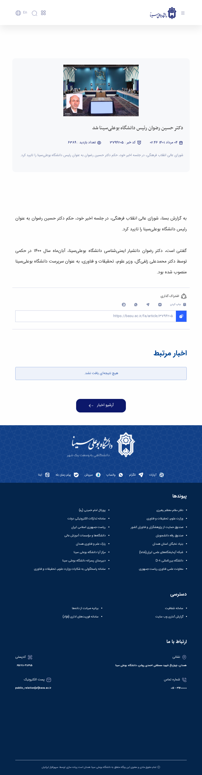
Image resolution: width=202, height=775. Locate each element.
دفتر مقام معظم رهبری (169, 510)
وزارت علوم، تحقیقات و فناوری (165, 518)
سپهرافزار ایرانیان (50, 767)
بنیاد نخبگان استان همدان (167, 543)
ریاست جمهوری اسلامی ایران (88, 527)
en (25, 12)
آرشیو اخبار (105, 405)
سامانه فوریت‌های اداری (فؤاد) (81, 616)
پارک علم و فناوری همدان (91, 543)
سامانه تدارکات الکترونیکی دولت (86, 518)
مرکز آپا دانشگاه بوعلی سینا (90, 552)
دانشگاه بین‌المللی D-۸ (169, 560)
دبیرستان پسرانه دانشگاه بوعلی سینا (84, 560)
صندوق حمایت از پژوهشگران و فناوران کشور (157, 527)
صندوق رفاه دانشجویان (169, 535)
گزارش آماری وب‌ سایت (169, 616)
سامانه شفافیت (174, 608)
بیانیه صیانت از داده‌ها (85, 608)
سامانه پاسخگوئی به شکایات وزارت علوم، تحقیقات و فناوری (70, 569)
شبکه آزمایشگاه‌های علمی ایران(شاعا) (161, 552)
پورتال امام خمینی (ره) (92, 510)
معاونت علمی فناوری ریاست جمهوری (161, 569)
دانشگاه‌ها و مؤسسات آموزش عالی (85, 535)
